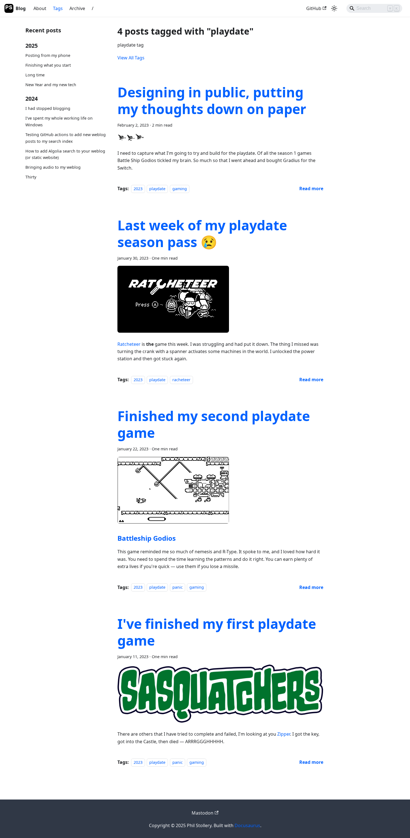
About (39, 8)
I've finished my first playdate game (216, 632)
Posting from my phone (47, 55)
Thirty (30, 177)
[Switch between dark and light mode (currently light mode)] (334, 8)
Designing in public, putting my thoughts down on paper (211, 100)
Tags (58, 8)
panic (177, 587)
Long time (35, 75)
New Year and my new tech (50, 84)
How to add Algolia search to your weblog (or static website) (65, 154)
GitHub (313, 8)
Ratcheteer (129, 344)
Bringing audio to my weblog (53, 167)
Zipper (283, 734)
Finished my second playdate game (213, 424)
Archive (77, 8)
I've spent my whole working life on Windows (59, 121)
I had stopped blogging (47, 108)
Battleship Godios (146, 538)
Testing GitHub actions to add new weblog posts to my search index (65, 138)
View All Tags (130, 58)
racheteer (181, 379)
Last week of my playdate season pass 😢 (202, 233)
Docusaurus (247, 825)
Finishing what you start (48, 65)
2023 (138, 188)
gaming (179, 188)
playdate (157, 188)
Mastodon (202, 813)
